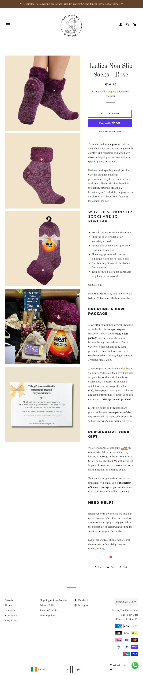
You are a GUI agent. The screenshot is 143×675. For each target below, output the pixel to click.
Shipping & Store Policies (53, 600)
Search (9, 600)
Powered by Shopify (127, 619)
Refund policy (47, 615)
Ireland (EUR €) (124, 601)
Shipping (111, 91)
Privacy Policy (47, 605)
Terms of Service (49, 610)
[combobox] (50, 669)
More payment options (110, 131)
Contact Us (11, 615)
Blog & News (11, 620)
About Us (10, 610)
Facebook (83, 600)
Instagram (83, 605)
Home (8, 605)
